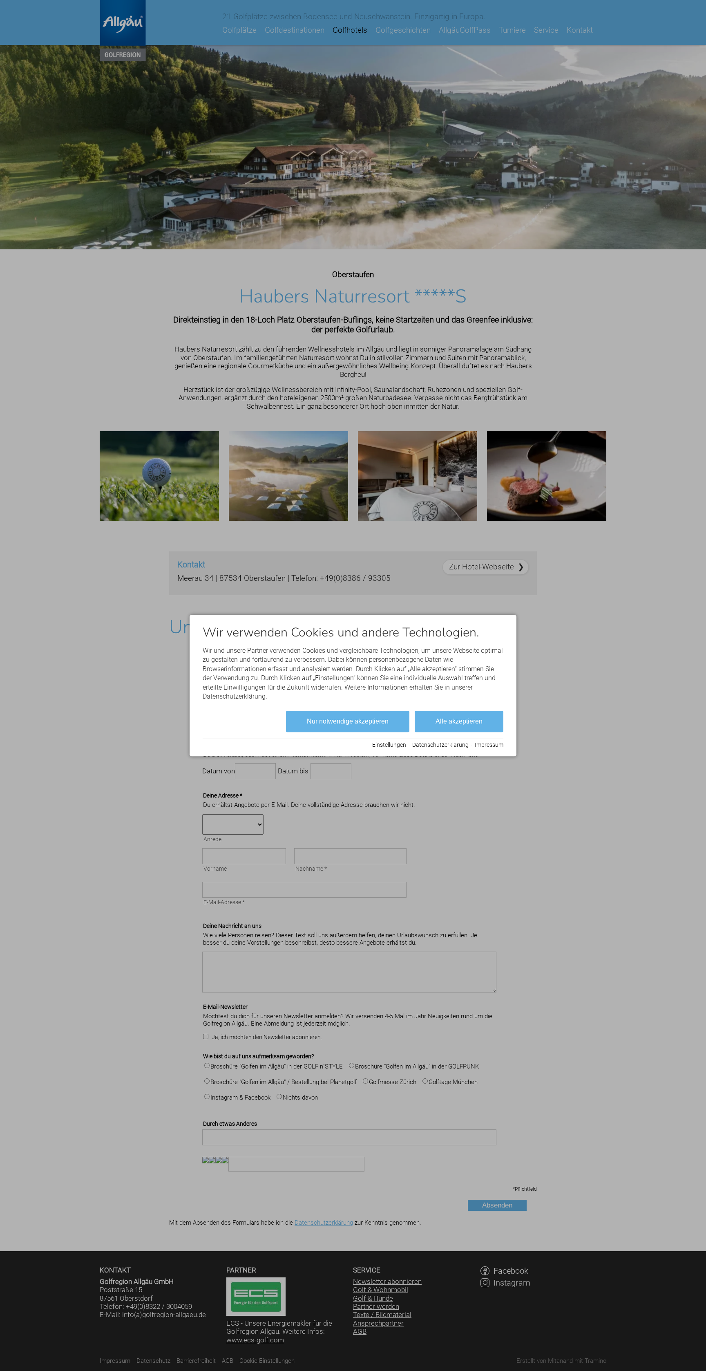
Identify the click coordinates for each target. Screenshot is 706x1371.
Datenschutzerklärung (440, 745)
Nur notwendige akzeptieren (348, 721)
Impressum (489, 745)
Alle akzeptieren (459, 721)
